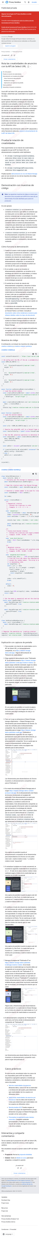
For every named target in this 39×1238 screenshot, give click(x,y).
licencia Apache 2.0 (27, 1182)
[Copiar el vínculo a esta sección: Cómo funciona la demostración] (30, 247)
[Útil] (11, 55)
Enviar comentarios (9, 59)
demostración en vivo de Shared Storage (24, 174)
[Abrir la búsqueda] (25, 2)
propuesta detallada (25, 1154)
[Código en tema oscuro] (33, 354)
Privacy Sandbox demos (8, 1222)
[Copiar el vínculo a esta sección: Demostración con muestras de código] (10, 188)
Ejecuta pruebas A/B (15, 1107)
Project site (4, 1211)
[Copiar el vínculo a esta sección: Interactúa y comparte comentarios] (16, 1136)
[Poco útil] (14, 55)
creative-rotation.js (7, 346)
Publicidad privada (9, 8)
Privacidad (13, 1229)
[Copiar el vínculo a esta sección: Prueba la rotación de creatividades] (17, 143)
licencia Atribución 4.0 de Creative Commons (18, 1180)
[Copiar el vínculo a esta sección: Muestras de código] (20, 340)
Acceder (34, 2)
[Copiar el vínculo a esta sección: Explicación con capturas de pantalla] (34, 642)
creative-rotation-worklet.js (23, 346)
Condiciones (4, 1229)
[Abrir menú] (3, 2)
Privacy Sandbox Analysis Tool (10, 1219)
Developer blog (5, 1200)
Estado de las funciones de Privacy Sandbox (14, 27)
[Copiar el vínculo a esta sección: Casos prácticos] (23, 1069)
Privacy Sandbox (5, 51)
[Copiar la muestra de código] (36, 354)
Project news (5, 1203)
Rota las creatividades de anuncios (20, 1085)
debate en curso (21, 1158)
